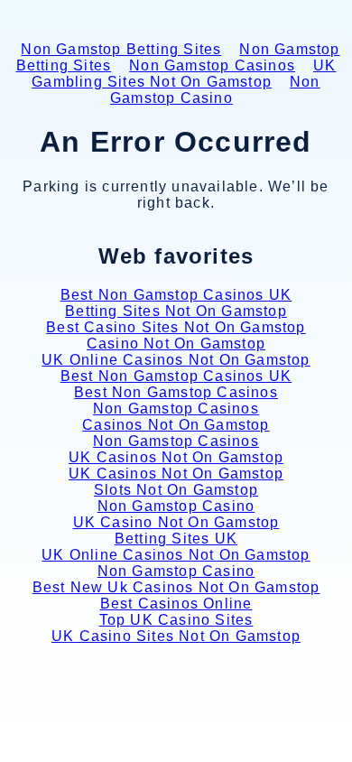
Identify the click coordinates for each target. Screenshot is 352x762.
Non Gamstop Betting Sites (121, 49)
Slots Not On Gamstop (176, 489)
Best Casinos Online (176, 603)
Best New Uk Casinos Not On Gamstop (176, 587)
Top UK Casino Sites (176, 619)
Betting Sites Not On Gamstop (176, 311)
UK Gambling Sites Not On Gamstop (184, 73)
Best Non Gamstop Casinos (176, 392)
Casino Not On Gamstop (176, 343)
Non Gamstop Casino (215, 90)
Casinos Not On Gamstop (175, 424)
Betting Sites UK (176, 538)
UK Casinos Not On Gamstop (176, 457)
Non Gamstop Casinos (212, 65)
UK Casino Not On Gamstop (176, 522)
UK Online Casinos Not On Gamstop (176, 359)
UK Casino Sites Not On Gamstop (176, 636)
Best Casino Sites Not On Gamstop (175, 327)
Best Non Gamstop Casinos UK (176, 294)
